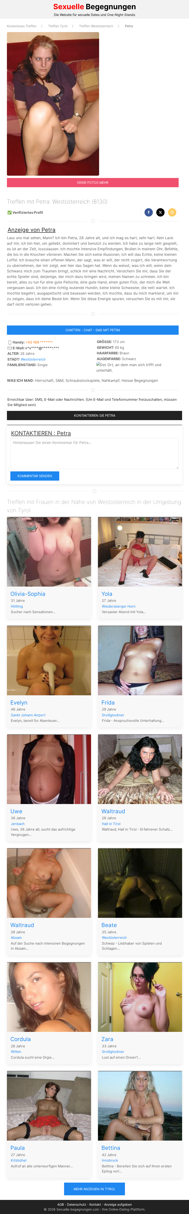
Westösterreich (33, 359)
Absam (16, 937)
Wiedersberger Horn (119, 606)
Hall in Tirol (111, 824)
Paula (17, 1148)
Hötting (17, 606)
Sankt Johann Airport (28, 715)
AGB (60, 1204)
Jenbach (18, 824)
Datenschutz (76, 1204)
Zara (107, 1039)
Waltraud (113, 811)
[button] (149, 212)
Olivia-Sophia (27, 593)
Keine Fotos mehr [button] (92, 182)
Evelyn (18, 702)
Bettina (110, 1148)
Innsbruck (110, 1160)
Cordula (20, 1039)
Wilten (16, 1051)
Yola (106, 593)
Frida (108, 702)
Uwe (16, 811)
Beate (109, 925)
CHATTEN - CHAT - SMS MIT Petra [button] (92, 330)
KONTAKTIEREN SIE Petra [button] (94, 415)
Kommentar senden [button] (35, 476)
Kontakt (95, 1204)
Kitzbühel (19, 1160)
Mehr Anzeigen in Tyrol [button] (94, 1189)
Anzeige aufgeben (118, 1204)
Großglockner (113, 715)
